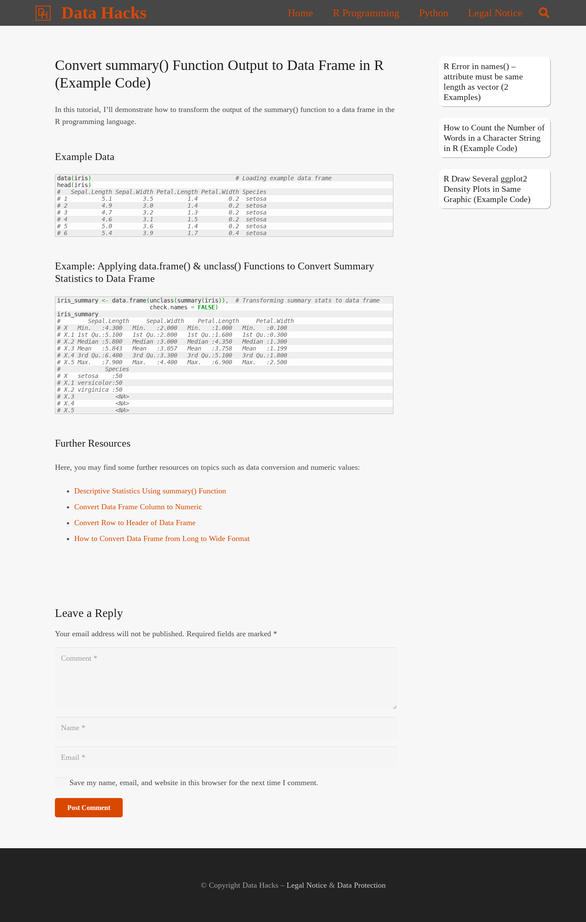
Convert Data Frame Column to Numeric (138, 506)
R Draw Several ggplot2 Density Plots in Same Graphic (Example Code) (487, 189)
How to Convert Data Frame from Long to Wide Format (162, 538)
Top (565, 901)
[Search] (544, 13)
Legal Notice (307, 885)
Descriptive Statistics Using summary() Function (150, 491)
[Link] (43, 13)
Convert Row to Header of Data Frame (135, 522)
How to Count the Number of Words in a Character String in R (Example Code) (494, 138)
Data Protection (361, 885)
